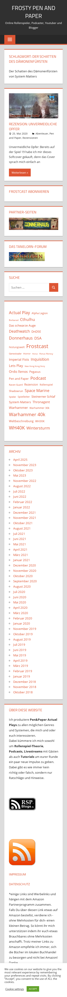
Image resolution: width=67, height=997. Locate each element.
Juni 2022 (19, 497)
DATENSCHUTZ (19, 884)
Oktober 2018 (23, 692)
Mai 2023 (19, 475)
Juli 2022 (19, 491)
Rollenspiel (46, 384)
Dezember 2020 (24, 565)
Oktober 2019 (23, 634)
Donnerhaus (21, 338)
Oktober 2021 (23, 523)
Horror (27, 353)
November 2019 (24, 629)
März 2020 (20, 613)
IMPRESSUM (17, 874)
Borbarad (13, 320)
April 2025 (20, 460)
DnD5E (36, 331)
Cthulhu (27, 319)
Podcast (38, 378)
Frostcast (37, 346)
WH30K (39, 421)
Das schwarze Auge (22, 325)
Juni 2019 (19, 650)
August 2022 (22, 486)
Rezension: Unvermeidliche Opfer (33, 126)
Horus (35, 354)
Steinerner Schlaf (43, 396)
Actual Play (19, 312)
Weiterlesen (19, 172)
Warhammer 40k (27, 414)
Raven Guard (16, 384)
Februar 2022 (22, 502)
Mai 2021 (19, 544)
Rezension (31, 384)
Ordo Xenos (18, 371)
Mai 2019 (19, 655)
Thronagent (41, 402)
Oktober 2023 (23, 470)
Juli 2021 (19, 534)
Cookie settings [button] (14, 989)
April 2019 (20, 661)
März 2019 (20, 666)
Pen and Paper (19, 379)
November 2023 (24, 465)
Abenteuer (42, 133)
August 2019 (22, 639)
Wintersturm (38, 428)
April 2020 (20, 608)
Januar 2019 (21, 676)
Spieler (12, 396)
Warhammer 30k (39, 408)
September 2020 (25, 581)
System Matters (20, 402)
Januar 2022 (21, 507)
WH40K (17, 427)
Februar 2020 (22, 618)
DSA (37, 338)
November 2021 (24, 518)
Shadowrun (16, 391)
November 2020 (24, 571)
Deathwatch (19, 331)
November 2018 (24, 687)
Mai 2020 (19, 602)
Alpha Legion (40, 313)
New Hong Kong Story (35, 366)
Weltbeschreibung (21, 421)
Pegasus (35, 372)
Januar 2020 (21, 623)
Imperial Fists (19, 359)
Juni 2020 (19, 597)
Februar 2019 (22, 671)
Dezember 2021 (24, 512)
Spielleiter (24, 396)
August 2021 (22, 528)
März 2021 (20, 555)
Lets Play (16, 365)
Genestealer (15, 353)
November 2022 (24, 481)
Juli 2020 (19, 592)
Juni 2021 (19, 539)
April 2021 (20, 549)
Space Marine (37, 390)
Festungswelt (17, 347)
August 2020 (22, 586)
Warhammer (18, 407)
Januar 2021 (21, 560)
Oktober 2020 (23, 576)
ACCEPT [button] (33, 988)
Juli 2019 (19, 645)
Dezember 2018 (24, 682)
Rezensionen (30, 137)
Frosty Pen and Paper (33, 12)
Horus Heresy (46, 353)
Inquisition (40, 359)
